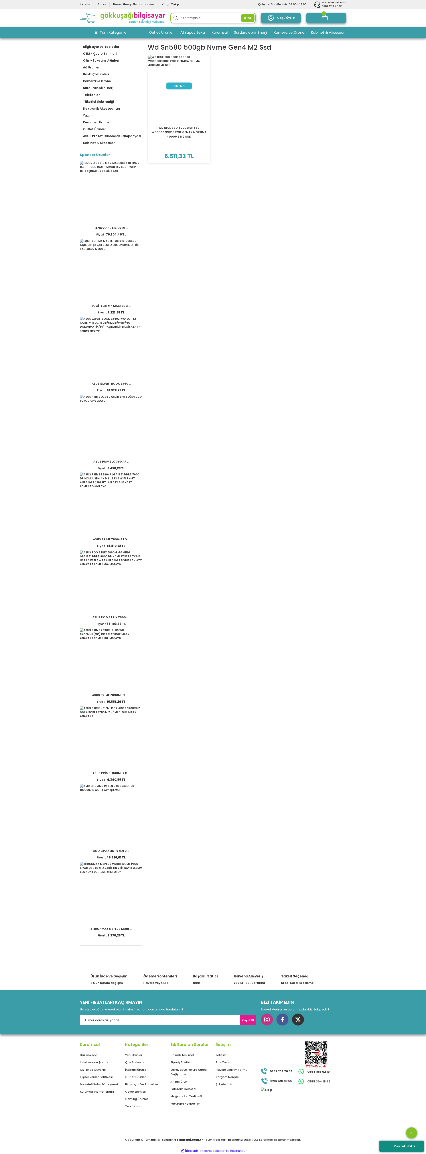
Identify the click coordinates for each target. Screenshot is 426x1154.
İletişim (221, 1055)
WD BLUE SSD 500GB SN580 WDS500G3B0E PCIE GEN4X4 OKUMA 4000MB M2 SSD (179, 132)
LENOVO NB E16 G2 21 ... (111, 228)
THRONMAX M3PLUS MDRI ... (111, 929)
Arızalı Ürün (178, 1082)
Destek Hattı (404, 1146)
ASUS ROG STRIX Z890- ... (111, 617)
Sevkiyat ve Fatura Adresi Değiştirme (188, 1072)
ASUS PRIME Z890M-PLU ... (111, 695)
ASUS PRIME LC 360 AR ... (111, 461)
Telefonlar (132, 1106)
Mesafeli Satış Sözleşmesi (99, 1084)
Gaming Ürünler (136, 1099)
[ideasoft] (190, 1151)
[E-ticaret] (212, 1151)
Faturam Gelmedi (183, 1089)
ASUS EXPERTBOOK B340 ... (111, 383)
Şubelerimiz (224, 1084)
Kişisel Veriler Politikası (96, 1077)
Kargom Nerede (227, 1077)
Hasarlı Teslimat (182, 1055)
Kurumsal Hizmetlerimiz (97, 1092)
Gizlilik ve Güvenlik (93, 1070)
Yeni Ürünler (133, 1055)
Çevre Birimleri (135, 1092)
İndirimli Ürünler (136, 1070)
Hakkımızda (88, 1055)
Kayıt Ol (248, 1020)
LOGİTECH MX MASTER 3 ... (111, 306)
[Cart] (326, 18)
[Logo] (122, 17)
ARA (248, 17)
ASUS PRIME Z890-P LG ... (111, 539)
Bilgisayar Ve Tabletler (141, 1084)
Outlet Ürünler (135, 1077)
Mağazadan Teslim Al (186, 1096)
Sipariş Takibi (179, 1062)
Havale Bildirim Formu (231, 1070)
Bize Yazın (223, 1062)
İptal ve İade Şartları (95, 1062)
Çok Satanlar (135, 1062)
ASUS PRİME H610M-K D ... (111, 773)
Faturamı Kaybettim (185, 1103)
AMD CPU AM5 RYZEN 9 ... (111, 851)
